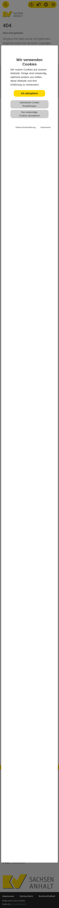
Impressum (46, 127)
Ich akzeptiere (29, 93)
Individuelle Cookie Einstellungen (29, 104)
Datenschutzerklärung (26, 127)
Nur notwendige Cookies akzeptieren (29, 114)
